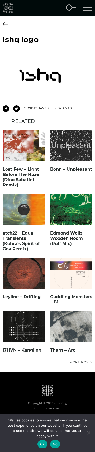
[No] (88, 432)
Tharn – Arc (62, 350)
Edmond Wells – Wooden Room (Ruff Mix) (68, 238)
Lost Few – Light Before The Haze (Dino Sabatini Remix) (21, 177)
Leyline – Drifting (22, 296)
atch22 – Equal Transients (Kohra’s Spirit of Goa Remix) (21, 241)
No (55, 444)
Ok (42, 444)
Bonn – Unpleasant (71, 169)
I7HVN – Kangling (22, 350)
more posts (80, 362)
